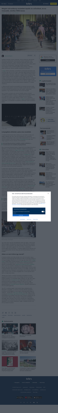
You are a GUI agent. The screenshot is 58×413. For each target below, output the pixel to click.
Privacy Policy (35, 219)
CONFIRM (21, 215)
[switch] (43, 211)
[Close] (49, 194)
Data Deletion (22, 219)
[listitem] (29, 209)
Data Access (29, 219)
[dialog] (29, 206)
